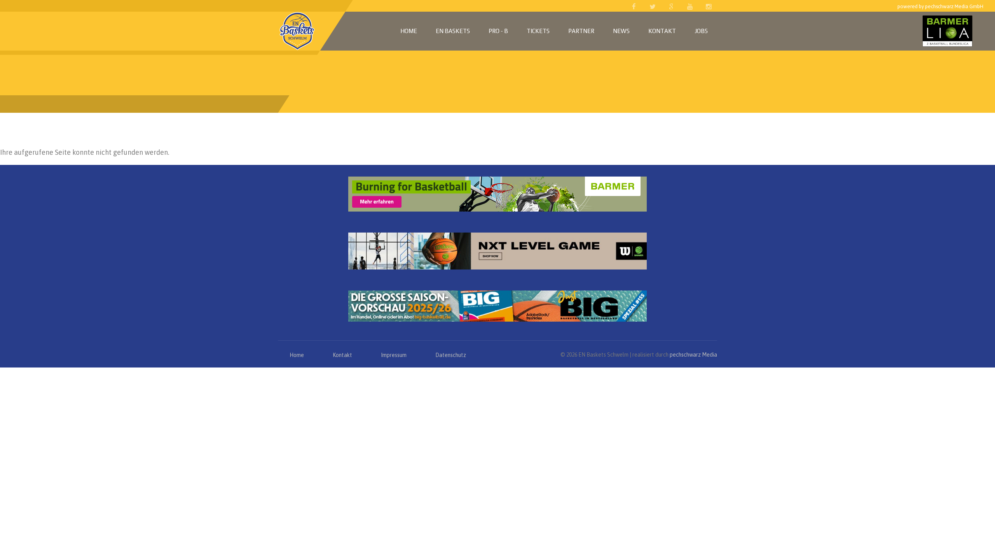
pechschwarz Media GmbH (954, 6)
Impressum (394, 355)
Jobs (701, 31)
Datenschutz (450, 355)
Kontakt (662, 31)
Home (408, 31)
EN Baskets (453, 31)
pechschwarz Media (693, 355)
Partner (581, 31)
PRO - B (498, 31)
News (621, 31)
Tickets (538, 31)
